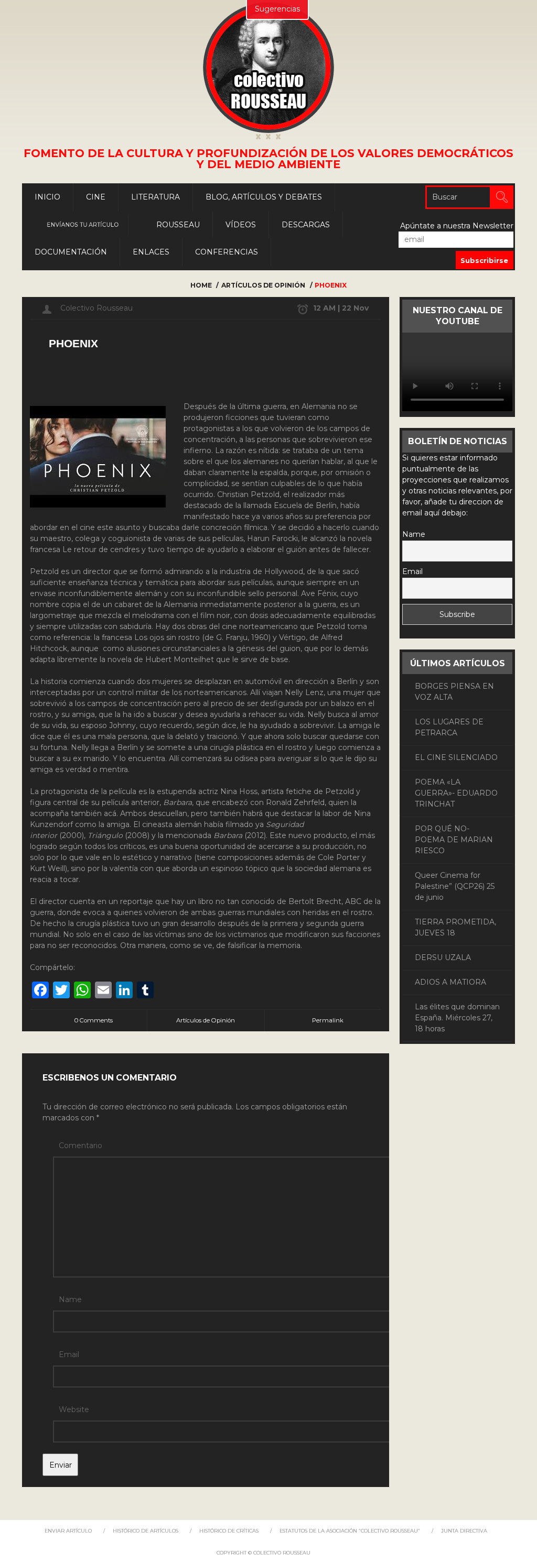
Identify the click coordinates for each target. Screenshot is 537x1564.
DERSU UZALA (443, 957)
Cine (95, 197)
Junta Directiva (464, 1531)
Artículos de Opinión (263, 285)
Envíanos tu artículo (83, 224)
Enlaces (151, 252)
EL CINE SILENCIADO (456, 757)
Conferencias (226, 252)
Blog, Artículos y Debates (264, 197)
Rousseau (178, 224)
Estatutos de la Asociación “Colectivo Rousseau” (350, 1531)
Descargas (306, 224)
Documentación (71, 252)
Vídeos (240, 224)
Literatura (155, 197)
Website (74, 1409)
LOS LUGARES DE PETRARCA (449, 727)
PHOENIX (73, 343)
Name (70, 1299)
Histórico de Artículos (145, 1531)
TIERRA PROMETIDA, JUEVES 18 (455, 927)
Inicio (47, 197)
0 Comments (93, 1020)
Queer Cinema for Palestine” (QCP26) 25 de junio (455, 886)
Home (201, 285)
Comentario (80, 1145)
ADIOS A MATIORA (450, 982)
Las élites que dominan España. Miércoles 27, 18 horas (457, 1017)
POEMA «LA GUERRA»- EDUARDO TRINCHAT (456, 793)
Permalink (327, 1020)
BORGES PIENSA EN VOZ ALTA (454, 691)
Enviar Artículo (68, 1531)
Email (69, 1354)
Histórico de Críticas (229, 1531)
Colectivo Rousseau (96, 308)
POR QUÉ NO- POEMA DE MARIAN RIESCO (454, 839)
